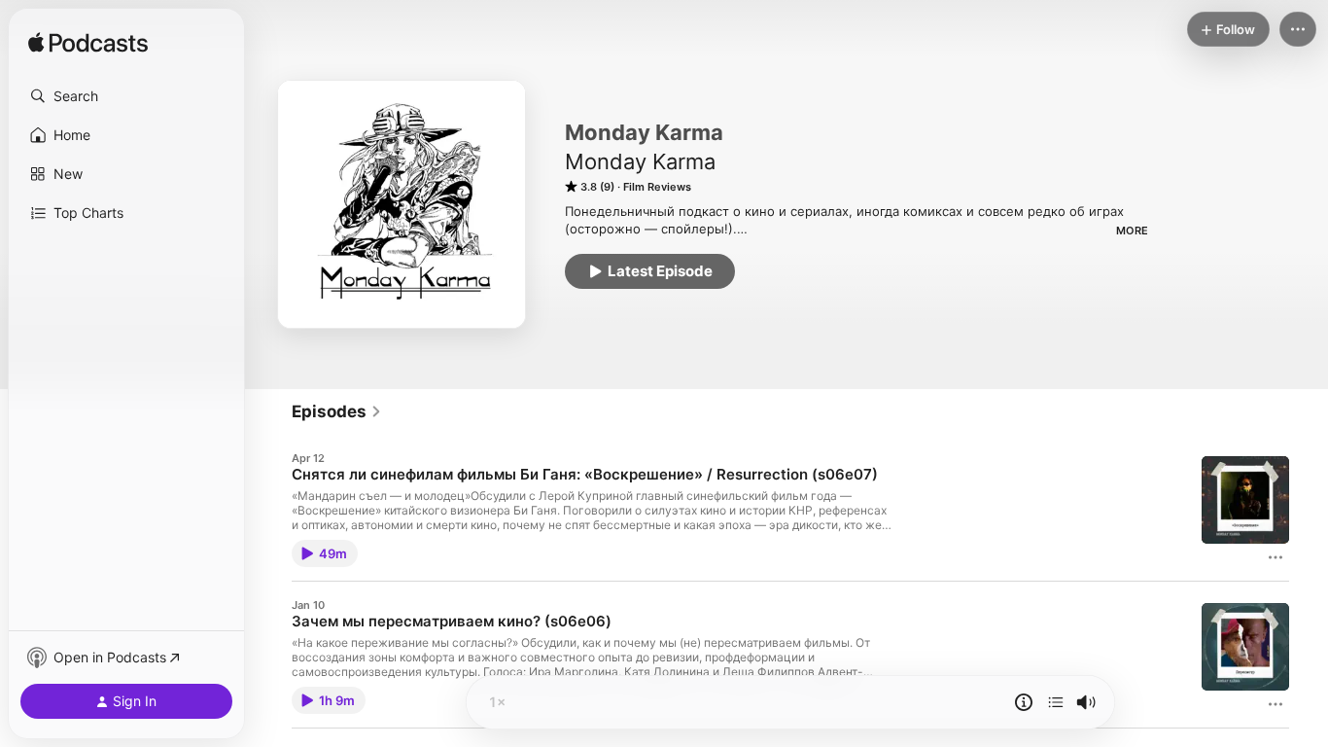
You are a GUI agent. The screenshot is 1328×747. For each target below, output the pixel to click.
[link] (337, 411)
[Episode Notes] (1023, 702)
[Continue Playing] (1055, 702)
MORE (1132, 230)
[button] (126, 96)
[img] (88, 43)
